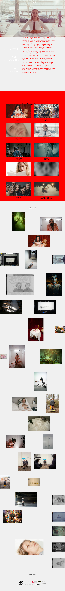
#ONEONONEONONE (32, 208)
